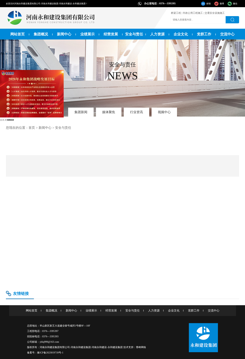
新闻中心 (64, 34)
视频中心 (164, 112)
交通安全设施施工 (215, 13)
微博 (222, 3)
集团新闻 (80, 112)
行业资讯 (136, 112)
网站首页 (17, 34)
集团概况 (41, 34)
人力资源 (157, 34)
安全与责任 (134, 34)
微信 (235, 3)
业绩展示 (87, 34)
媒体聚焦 (108, 112)
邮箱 (208, 3)
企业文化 (181, 34)
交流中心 (227, 34)
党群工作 (204, 34)
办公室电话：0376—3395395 (160, 3)
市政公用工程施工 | (193, 13)
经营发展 (111, 34)
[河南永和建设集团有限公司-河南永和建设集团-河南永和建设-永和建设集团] (51, 27)
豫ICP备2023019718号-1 (50, 352)
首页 (32, 127)
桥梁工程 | (176, 13)
